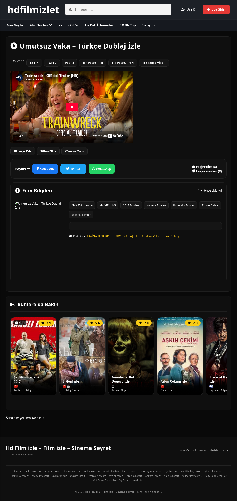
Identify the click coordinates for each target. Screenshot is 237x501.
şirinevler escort (213, 471)
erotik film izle (111, 471)
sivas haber (137, 480)
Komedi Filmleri (156, 205)
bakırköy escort (20, 475)
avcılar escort (59, 475)
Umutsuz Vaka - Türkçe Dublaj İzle (162, 236)
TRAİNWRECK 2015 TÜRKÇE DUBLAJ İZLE (113, 236)
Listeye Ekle (23, 151)
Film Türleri (39, 25)
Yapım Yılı (67, 25)
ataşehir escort (52, 471)
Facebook (46, 169)
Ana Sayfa (14, 25)
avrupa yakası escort (151, 471)
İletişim (148, 25)
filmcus (17, 471)
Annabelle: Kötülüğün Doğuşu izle (129, 379)
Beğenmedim (206, 171)
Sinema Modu (75, 151)
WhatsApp (103, 169)
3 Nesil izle (71, 381)
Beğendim (203, 166)
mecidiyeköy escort (191, 471)
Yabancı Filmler (81, 214)
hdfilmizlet (33, 9)
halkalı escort (129, 471)
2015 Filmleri (131, 205)
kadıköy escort (72, 471)
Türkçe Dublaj (210, 205)
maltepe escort (33, 471)
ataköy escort (77, 475)
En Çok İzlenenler (99, 25)
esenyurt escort (40, 475)
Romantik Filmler (183, 205)
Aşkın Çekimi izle (174, 381)
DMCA (227, 450)
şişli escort (171, 471)
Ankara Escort (134, 475)
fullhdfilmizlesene (192, 475)
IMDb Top (128, 25)
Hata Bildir (49, 151)
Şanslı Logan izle (26, 377)
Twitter (75, 169)
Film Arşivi (199, 450)
